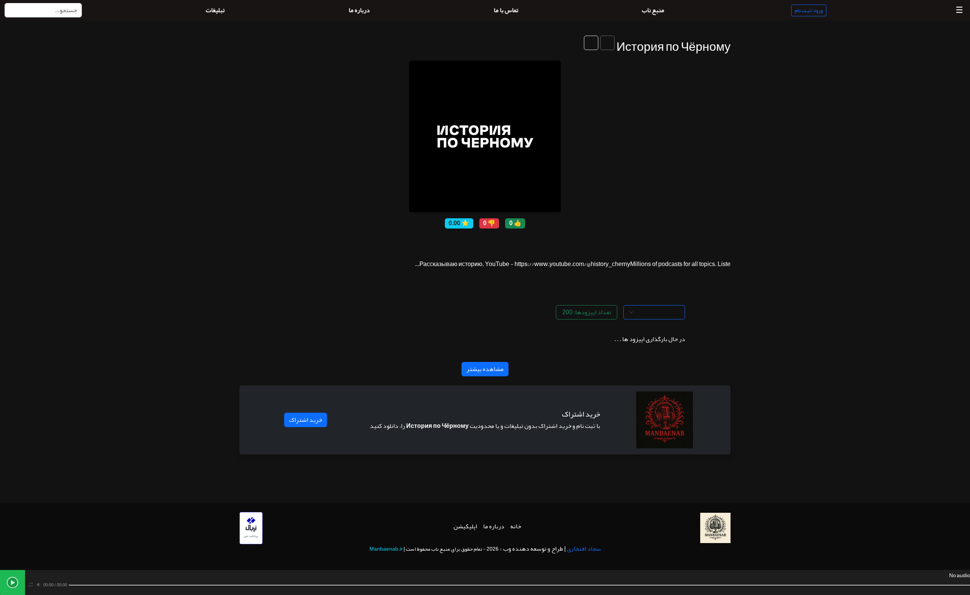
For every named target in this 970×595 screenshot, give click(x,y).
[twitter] (491, 243)
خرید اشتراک (305, 420)
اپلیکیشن (465, 526)
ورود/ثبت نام (809, 10)
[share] (525, 243)
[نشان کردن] (607, 43)
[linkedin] (456, 243)
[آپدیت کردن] (591, 43)
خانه (515, 526)
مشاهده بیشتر (485, 369)
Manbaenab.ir (386, 548)
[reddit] (479, 243)
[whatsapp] (445, 243)
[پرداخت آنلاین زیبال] (251, 530)
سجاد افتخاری (584, 549)
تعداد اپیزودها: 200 (586, 312)
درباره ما (493, 526)
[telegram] (468, 243)
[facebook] (502, 243)
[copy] (513, 243)
